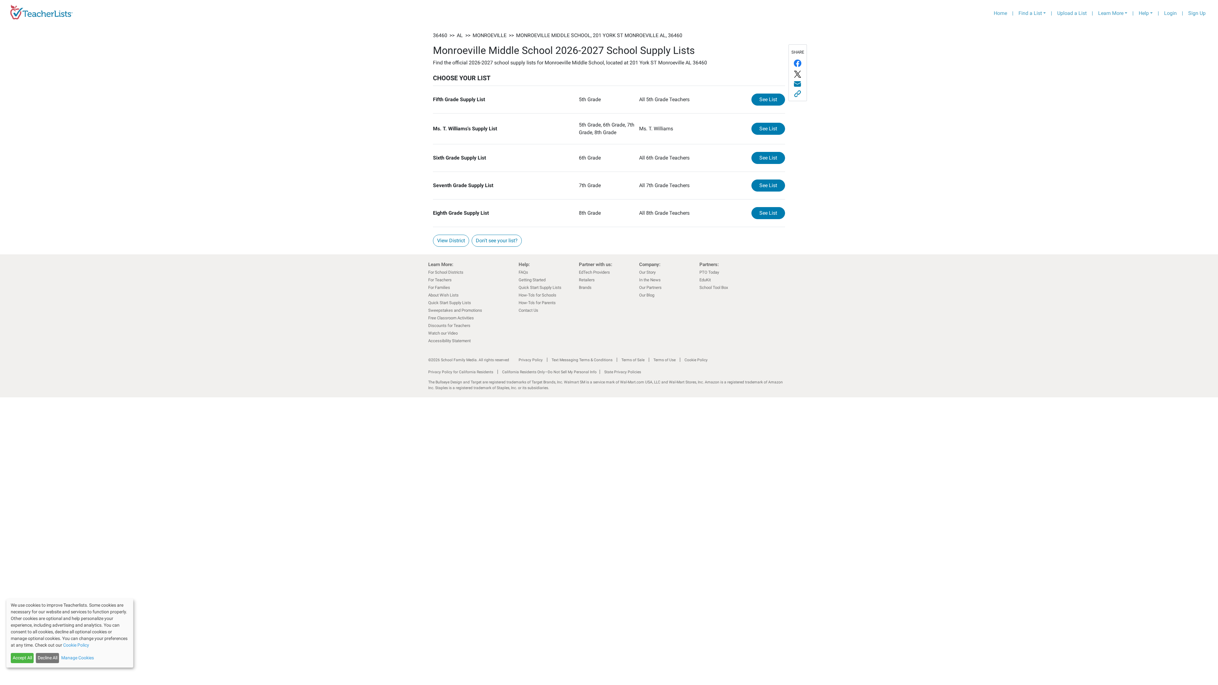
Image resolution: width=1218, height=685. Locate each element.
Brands (585, 287)
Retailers (587, 279)
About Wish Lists (443, 295)
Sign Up (1197, 13)
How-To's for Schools (537, 295)
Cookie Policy (696, 360)
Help (1144, 13)
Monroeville (490, 35)
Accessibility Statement (449, 340)
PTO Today (709, 272)
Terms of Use (664, 360)
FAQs (523, 272)
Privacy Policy (531, 360)
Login (1170, 13)
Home (1000, 13)
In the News (650, 279)
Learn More (1110, 13)
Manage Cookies (77, 657)
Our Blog (646, 295)
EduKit (705, 279)
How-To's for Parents (537, 302)
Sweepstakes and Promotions (455, 310)
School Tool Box (713, 287)
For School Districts (445, 272)
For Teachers (440, 279)
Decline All (47, 657)
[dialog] (69, 633)
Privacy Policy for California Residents (460, 372)
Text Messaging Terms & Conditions (582, 360)
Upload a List (1072, 13)
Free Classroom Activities (451, 318)
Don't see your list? (497, 241)
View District (451, 241)
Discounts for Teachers (449, 325)
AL (460, 35)
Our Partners (650, 287)
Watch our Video (443, 333)
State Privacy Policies (622, 372)
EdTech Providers (594, 272)
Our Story (647, 272)
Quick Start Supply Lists (449, 302)
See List (772, 99)
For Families (439, 287)
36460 (440, 35)
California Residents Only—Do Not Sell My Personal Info (549, 372)
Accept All (22, 657)
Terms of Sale (633, 360)
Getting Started (532, 279)
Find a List (1030, 13)
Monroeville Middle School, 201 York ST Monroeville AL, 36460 (599, 35)
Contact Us (528, 310)
